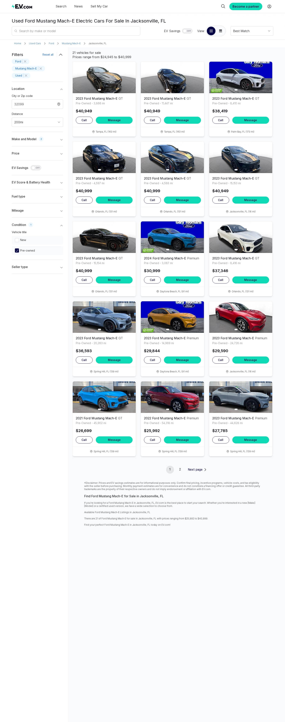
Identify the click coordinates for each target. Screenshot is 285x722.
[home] (22, 6)
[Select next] (129, 76)
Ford (51, 43)
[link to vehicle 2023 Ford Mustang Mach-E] (104, 77)
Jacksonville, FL (98, 43)
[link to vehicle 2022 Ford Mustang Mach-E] (172, 397)
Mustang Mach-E (71, 43)
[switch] (187, 30)
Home (17, 43)
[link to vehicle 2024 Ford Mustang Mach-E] (172, 237)
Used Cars (35, 43)
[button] (211, 31)
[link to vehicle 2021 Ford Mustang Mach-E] (104, 397)
